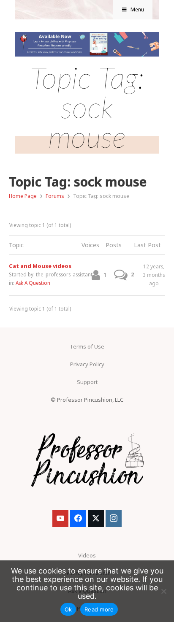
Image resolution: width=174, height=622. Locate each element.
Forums (55, 196)
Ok (68, 609)
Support (87, 382)
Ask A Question (33, 282)
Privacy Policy (87, 364)
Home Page (23, 196)
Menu (137, 9)
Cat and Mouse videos (40, 266)
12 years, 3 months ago (154, 275)
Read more (99, 609)
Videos (87, 555)
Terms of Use (87, 346)
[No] (163, 591)
